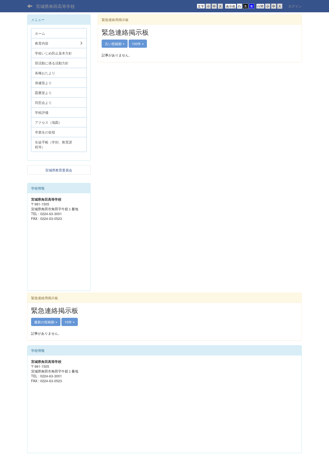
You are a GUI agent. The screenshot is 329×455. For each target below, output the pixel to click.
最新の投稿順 (44, 321)
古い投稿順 (114, 43)
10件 (69, 321)
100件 (137, 43)
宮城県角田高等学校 (55, 6)
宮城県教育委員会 (58, 170)
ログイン (295, 6)
